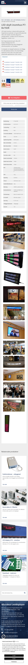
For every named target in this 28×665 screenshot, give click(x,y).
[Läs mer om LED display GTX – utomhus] (14, 537)
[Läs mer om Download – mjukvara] (14, 570)
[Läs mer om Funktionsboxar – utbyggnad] (14, 471)
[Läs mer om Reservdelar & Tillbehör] (14, 504)
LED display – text (9, 20)
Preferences (14, 661)
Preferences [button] (12, 651)
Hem (2, 20)
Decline (14, 658)
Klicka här (14, 109)
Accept (14, 655)
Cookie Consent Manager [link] (7, 641)
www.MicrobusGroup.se (18, 626)
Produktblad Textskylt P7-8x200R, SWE (13, 62)
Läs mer (5, 484)
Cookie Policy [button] (7, 650)
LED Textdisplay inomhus (19, 20)
